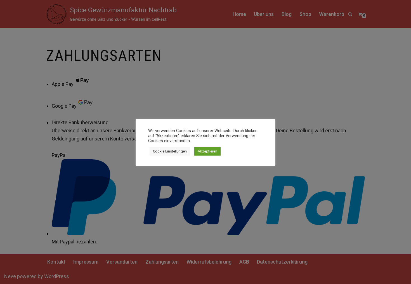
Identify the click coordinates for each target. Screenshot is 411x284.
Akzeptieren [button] (207, 151)
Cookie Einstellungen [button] (170, 151)
